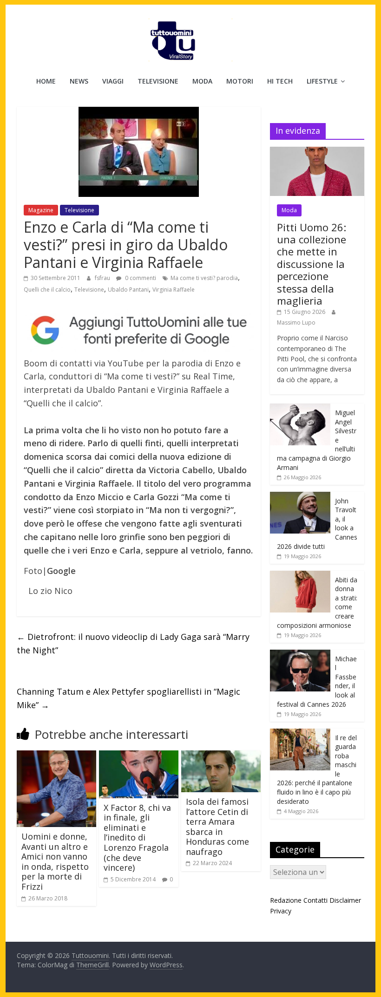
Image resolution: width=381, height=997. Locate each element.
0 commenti (140, 278)
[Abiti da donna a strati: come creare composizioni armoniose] (300, 575)
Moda (202, 81)
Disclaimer (345, 900)
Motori (239, 81)
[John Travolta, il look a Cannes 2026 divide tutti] (300, 496)
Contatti (315, 900)
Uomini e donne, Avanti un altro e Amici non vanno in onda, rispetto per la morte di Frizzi (55, 861)
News (79, 81)
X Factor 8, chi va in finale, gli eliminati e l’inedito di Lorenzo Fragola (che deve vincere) (137, 837)
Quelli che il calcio (47, 289)
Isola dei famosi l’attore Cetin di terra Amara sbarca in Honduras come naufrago (217, 826)
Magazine (40, 210)
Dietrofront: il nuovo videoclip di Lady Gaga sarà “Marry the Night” (133, 643)
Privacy (280, 910)
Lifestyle (322, 81)
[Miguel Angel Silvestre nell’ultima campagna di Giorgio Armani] (300, 408)
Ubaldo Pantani (128, 289)
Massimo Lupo (296, 322)
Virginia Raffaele (173, 289)
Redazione (286, 900)
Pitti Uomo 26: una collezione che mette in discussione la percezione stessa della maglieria (311, 263)
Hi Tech (280, 81)
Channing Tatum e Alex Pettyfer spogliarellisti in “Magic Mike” (128, 698)
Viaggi (113, 81)
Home (46, 81)
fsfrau (103, 278)
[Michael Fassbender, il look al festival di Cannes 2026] (300, 654)
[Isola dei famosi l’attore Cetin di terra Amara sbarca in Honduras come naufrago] (221, 756)
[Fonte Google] (139, 330)
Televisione (158, 81)
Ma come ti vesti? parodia (204, 278)
